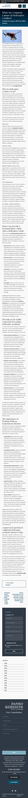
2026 (5, 663)
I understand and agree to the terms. (14, 646)
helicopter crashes (17, 128)
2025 (5, 666)
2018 (5, 683)
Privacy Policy (20, 794)
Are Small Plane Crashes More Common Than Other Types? (7, 598)
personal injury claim (17, 233)
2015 (5, 688)
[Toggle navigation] (24, 6)
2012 (5, 690)
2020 (5, 678)
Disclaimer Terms (11, 643)
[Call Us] (20, 6)
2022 (5, 673)
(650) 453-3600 (21, 573)
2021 (5, 675)
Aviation (7, 585)
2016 (5, 685)
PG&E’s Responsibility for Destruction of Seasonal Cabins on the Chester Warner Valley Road (17, 597)
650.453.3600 (15, 769)
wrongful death (17, 86)
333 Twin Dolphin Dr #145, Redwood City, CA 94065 (15, 772)
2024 (5, 668)
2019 (5, 680)
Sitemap (19, 795)
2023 (5, 670)
